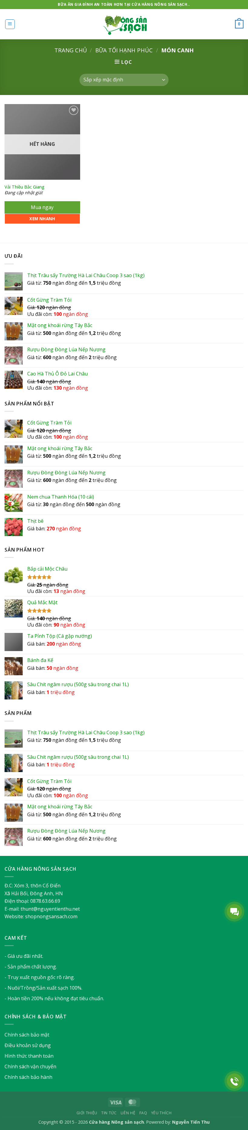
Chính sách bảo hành (28, 1077)
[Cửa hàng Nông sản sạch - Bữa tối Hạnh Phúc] (124, 24)
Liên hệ (128, 1112)
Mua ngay (42, 207)
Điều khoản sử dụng (28, 1045)
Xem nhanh (42, 218)
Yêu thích (161, 1112)
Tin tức (108, 1112)
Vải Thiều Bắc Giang (24, 187)
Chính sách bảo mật (27, 1034)
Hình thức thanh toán (29, 1056)
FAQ (143, 1112)
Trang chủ (70, 50)
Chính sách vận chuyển (30, 1066)
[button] (10, 24)
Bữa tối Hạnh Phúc (124, 50)
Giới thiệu (87, 1112)
